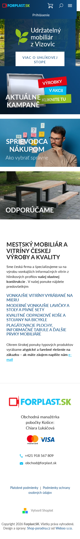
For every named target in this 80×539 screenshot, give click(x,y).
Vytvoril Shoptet (42, 510)
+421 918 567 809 (39, 455)
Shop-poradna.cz (38, 528)
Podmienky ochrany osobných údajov (49, 489)
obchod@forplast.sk (40, 462)
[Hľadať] (61, 5)
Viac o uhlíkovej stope (40, 59)
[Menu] (70, 5)
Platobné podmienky (24, 487)
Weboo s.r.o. (64, 528)
